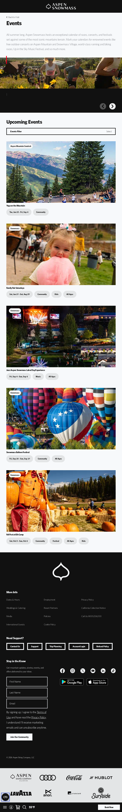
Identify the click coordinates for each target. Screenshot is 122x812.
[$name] (62, 670)
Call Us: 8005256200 (91, 616)
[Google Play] (72, 714)
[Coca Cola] (74, 777)
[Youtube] (93, 670)
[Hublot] (101, 777)
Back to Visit (13, 17)
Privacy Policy (87, 599)
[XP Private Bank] (74, 793)
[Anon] (47, 793)
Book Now (109, 807)
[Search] (24, 807)
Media (9, 616)
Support (34, 646)
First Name (15, 681)
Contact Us (15, 646)
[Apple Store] (97, 714)
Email (12, 703)
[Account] (11, 807)
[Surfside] (101, 793)
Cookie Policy (50, 624)
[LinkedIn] (103, 670)
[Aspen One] (21, 777)
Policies (47, 616)
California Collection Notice (93, 608)
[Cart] (18, 807)
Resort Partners (51, 608)
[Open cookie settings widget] (5, 797)
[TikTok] (113, 670)
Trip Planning (56, 646)
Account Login (79, 646)
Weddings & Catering (15, 608)
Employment (49, 599)
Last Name (15, 692)
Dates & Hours (13, 599)
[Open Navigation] (5, 807)
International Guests (15, 624)
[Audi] (48, 777)
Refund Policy (102, 646)
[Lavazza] (21, 793)
